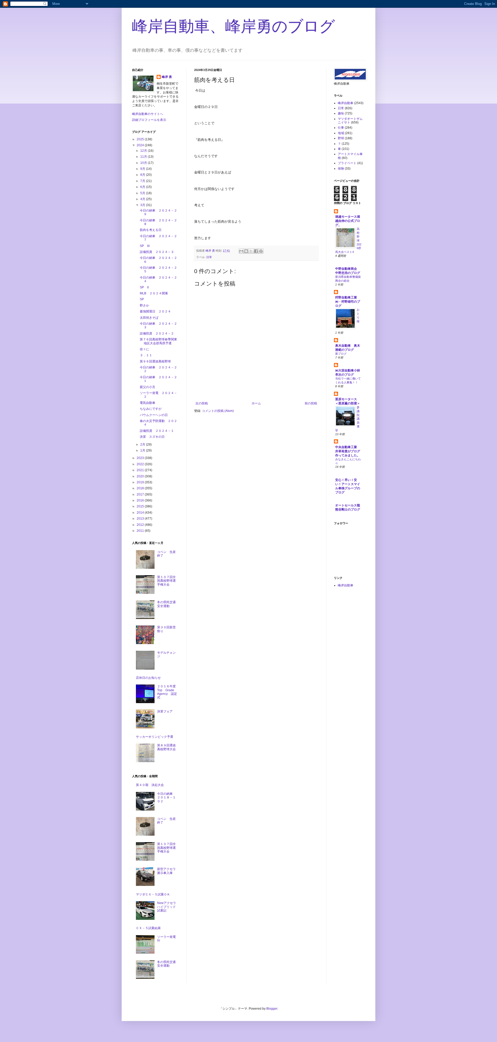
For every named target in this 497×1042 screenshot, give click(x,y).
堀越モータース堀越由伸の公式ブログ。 (347, 221)
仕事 (341, 127)
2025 (141, 139)
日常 (209, 257)
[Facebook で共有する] (256, 251)
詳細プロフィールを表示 (149, 120)
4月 (143, 199)
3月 (143, 205)
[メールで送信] (241, 251)
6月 (143, 187)
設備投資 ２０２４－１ (157, 431)
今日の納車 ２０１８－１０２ (166, 797)
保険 (341, 168)
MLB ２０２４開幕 (154, 293)
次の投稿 (201, 403)
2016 (141, 500)
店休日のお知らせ (148, 678)
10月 (144, 163)
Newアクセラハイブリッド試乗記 (166, 906)
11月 (144, 156)
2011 (141, 531)
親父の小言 (147, 387)
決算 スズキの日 (152, 437)
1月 (143, 450)
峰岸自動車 (345, 103)
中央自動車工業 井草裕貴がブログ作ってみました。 (347, 451)
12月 (144, 150)
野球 (341, 138)
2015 (141, 506)
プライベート (347, 163)
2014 (141, 512)
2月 (143, 444)
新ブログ (341, 353)
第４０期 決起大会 (150, 785)
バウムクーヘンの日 (154, 415)
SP (142, 299)
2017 (141, 494)
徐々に (144, 349)
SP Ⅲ (145, 246)
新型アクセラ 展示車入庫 (168, 871)
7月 (143, 181)
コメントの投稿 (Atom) (218, 411)
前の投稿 (311, 403)
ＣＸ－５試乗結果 (148, 928)
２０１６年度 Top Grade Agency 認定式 (168, 691)
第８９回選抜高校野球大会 (166, 747)
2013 (141, 518)
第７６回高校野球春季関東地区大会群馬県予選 (158, 341)
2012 (141, 525)
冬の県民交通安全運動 (166, 604)
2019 (141, 482)
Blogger (271, 1008)
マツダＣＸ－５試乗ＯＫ (153, 894)
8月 (143, 175)
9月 (143, 169)
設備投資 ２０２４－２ (157, 333)
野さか (144, 305)
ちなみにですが (151, 409)
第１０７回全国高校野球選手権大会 (166, 580)
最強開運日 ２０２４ (155, 311)
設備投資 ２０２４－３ (157, 252)
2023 (141, 458)
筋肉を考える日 (151, 230)
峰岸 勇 (167, 77)
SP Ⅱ (144, 287)
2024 (141, 145)
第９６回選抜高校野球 (155, 361)
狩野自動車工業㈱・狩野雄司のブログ (347, 302)
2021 (141, 470)
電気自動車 (147, 403)
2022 (141, 464)
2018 (141, 488)
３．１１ (146, 355)
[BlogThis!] (246, 251)
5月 (143, 193)
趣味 (341, 113)
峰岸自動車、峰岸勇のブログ (233, 26)
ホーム (256, 403)
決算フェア (165, 711)
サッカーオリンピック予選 (154, 737)
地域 (341, 133)
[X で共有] (251, 251)
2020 (141, 476)
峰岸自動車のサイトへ (147, 114)
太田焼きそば (149, 317)
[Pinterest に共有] (261, 251)
